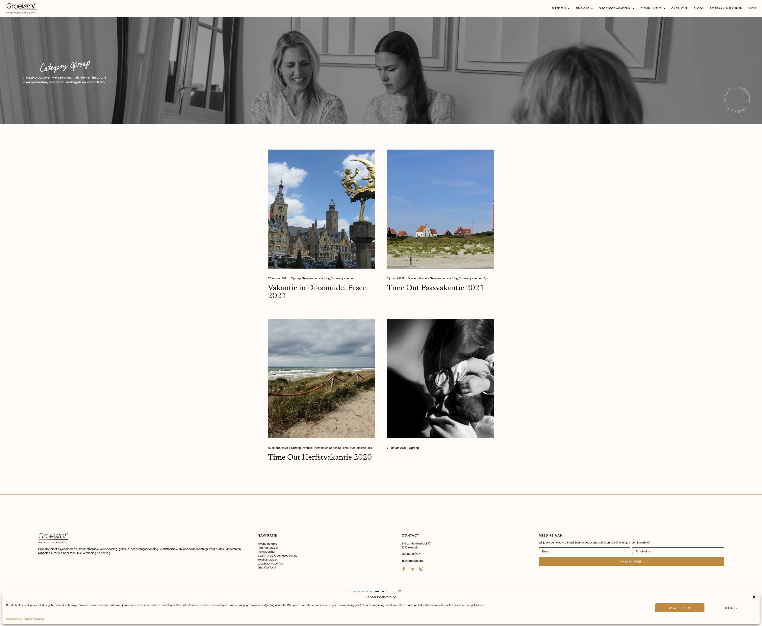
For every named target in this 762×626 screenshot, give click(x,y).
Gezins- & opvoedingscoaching (277, 555)
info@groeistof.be (412, 560)
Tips (486, 278)
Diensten (559, 8)
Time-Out (582, 8)
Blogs (699, 8)
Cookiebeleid (14, 618)
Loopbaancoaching (270, 563)
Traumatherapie (268, 547)
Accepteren (679, 608)
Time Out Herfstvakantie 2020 (320, 458)
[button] (754, 597)
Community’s (651, 8)
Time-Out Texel (267, 567)
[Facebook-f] (404, 569)
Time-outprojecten (342, 278)
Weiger (731, 608)
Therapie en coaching (316, 278)
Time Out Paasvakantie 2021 (435, 288)
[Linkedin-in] (412, 569)
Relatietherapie (267, 559)
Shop (752, 8)
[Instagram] (421, 569)
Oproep (296, 278)
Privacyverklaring (34, 618)
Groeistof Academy (615, 8)
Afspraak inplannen (726, 8)
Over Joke (679, 8)
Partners (424, 278)
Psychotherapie (267, 543)
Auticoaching (266, 551)
